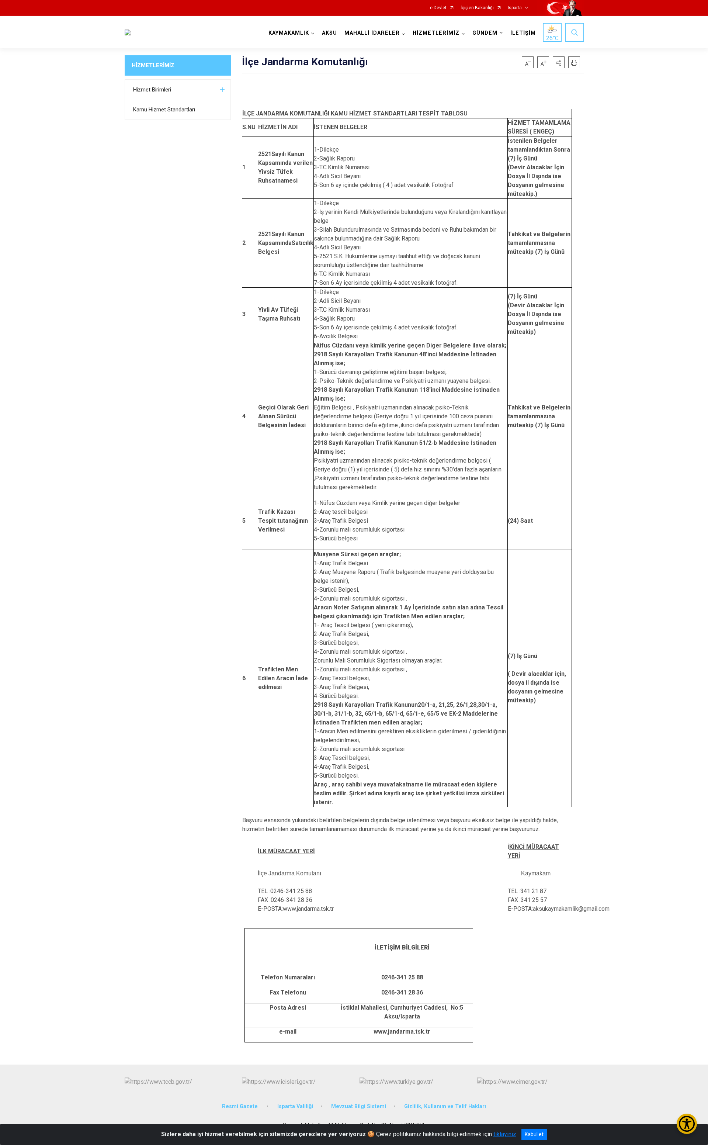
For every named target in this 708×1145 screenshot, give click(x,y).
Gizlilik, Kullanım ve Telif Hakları (445, 1106)
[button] (559, 62)
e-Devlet (438, 8)
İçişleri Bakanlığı (477, 8)
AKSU (329, 33)
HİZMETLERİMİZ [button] (436, 33)
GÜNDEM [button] (484, 33)
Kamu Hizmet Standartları (164, 109)
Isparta (515, 8)
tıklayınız (504, 1134)
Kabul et (534, 1134)
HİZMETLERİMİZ (153, 65)
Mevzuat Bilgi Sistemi (358, 1106)
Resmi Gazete (240, 1106)
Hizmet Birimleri (152, 89)
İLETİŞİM (523, 33)
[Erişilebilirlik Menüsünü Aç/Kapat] (687, 1124)
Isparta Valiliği (295, 1106)
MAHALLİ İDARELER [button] (372, 33)
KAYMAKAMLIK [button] (288, 33)
